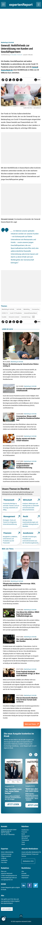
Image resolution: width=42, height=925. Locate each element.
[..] (33, 317)
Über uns (3, 871)
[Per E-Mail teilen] (2, 79)
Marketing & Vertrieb (7, 42)
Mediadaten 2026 (28, 861)
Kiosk (4, 889)
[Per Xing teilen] (17, 79)
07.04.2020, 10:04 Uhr (16, 54)
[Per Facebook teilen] (13, 79)
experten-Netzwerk (6, 873)
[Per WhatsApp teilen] (10, 79)
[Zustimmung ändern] (3, 918)
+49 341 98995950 (9, 834)
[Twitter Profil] (35, 885)
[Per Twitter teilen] (21, 79)
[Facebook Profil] (29, 885)
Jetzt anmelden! (7, 909)
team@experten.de (11, 875)
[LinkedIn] (23, 885)
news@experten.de (7, 879)
